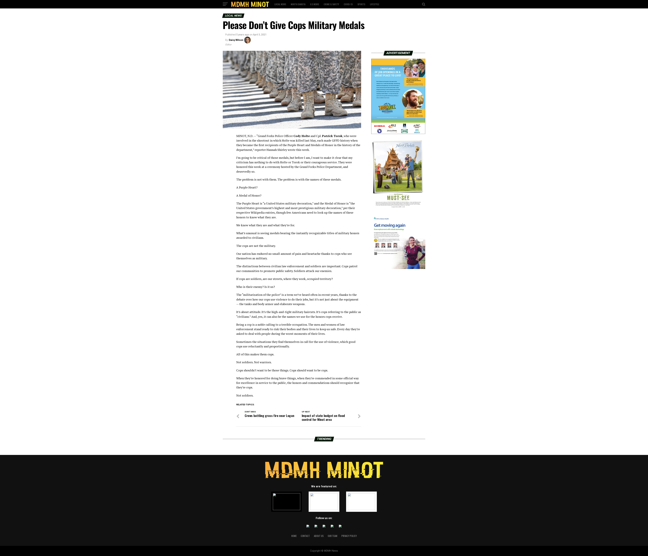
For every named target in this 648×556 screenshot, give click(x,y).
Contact (305, 536)
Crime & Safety (331, 4)
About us (319, 536)
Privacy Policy (349, 536)
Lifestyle (374, 4)
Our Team (332, 536)
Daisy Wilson (236, 40)
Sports (361, 4)
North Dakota (298, 4)
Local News (280, 4)
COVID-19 (348, 4)
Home (294, 536)
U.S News (314, 4)
